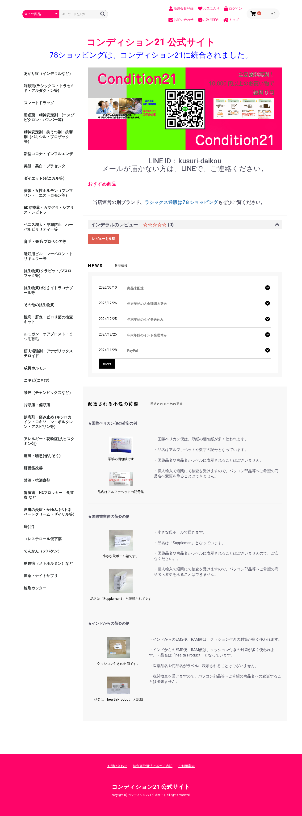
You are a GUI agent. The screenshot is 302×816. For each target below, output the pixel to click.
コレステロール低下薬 (43, 539)
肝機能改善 (33, 468)
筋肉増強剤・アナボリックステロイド (48, 353)
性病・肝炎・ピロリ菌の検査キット (48, 319)
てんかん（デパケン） (43, 551)
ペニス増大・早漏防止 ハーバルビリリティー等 (48, 226)
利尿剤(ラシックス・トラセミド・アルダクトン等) (49, 88)
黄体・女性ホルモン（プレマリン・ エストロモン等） (48, 193)
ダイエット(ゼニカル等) (44, 178)
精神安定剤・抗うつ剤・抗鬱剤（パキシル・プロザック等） (48, 137)
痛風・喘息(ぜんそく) (42, 456)
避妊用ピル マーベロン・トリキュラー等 (48, 256)
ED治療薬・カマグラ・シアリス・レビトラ (49, 210)
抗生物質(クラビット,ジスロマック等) (47, 273)
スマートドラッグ (39, 103)
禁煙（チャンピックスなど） (48, 392)
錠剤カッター (35, 588)
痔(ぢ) (29, 526)
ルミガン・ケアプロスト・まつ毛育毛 (48, 336)
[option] (185, 108)
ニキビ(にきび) (36, 380)
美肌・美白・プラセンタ (44, 166)
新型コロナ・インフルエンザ (48, 153)
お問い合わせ (117, 766)
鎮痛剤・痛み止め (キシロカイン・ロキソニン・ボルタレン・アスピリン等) (48, 422)
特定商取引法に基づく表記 (152, 766)
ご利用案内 (186, 766)
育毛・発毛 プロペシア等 (45, 241)
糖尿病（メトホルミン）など (48, 563)
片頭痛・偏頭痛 (37, 405)
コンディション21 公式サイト (151, 42)
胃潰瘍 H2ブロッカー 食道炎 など (49, 495)
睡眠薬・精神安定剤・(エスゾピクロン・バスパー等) (49, 117)
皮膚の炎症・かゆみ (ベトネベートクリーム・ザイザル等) (49, 512)
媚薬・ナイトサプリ (41, 575)
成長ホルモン (35, 368)
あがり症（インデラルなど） (48, 73)
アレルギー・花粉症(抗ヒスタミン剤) (49, 441)
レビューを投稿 (103, 238)
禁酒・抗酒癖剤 (37, 480)
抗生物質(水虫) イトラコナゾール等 (48, 290)
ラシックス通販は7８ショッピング (181, 202)
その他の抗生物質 (39, 305)
